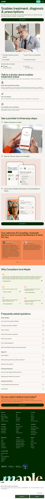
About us (32, 414)
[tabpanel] (11, 250)
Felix (2, 454)
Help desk (18, 419)
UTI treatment (33, 429)
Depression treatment (35, 428)
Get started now (22, 19)
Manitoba (32, 446)
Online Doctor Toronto (20, 439)
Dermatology (3, 426)
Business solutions (19, 426)
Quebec (32, 441)
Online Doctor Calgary (20, 443)
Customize (22, 496)
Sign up (38, 1)
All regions (32, 447)
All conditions (33, 434)
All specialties (3, 432)
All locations (18, 447)
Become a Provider (34, 420)
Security (32, 416)
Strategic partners (19, 432)
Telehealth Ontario (4, 453)
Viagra (2, 439)
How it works (3, 414)
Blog (17, 414)
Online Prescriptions (4, 420)
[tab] (17, 262)
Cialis (2, 441)
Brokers (17, 431)
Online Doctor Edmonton (20, 444)
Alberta (32, 444)
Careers (32, 419)
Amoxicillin (3, 444)
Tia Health (3, 459)
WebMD (2, 461)
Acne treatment (33, 426)
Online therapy (3, 428)
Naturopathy (3, 431)
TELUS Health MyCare (5, 456)
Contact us (18, 420)
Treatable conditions (4, 417)
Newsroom (33, 417)
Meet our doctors (4, 416)
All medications (3, 447)
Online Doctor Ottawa (20, 446)
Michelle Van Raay (10, 241)
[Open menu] (43, 1)
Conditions (4, 4)
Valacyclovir (3, 446)
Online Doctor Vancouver (20, 441)
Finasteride (3, 443)
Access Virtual (3, 457)
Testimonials (18, 417)
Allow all (37, 496)
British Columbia (34, 443)
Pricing (2, 419)
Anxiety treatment (34, 432)
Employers (18, 428)
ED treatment (33, 431)
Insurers (17, 429)
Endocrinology (3, 429)
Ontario (32, 439)
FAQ (16, 416)
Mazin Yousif (30, 241)
